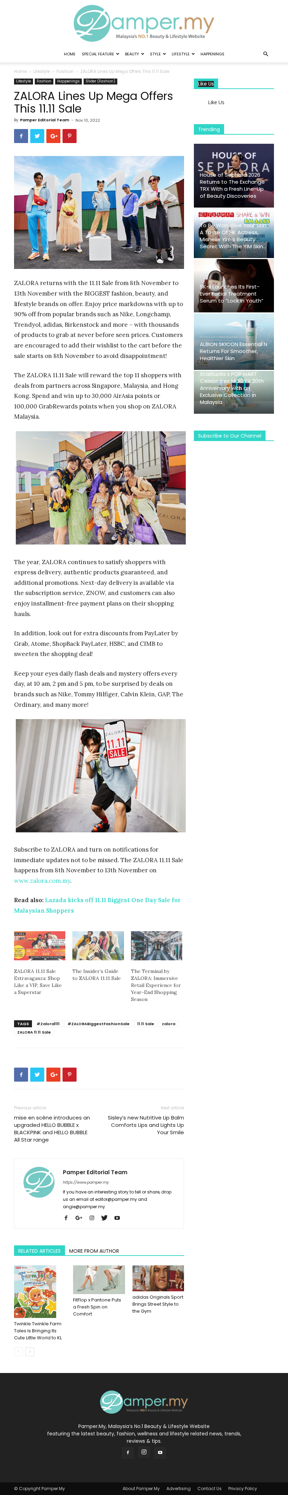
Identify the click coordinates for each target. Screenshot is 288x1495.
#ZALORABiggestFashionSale (98, 1024)
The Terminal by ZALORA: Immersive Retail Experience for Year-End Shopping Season (156, 985)
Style (155, 54)
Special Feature (98, 54)
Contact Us (209, 1488)
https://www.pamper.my (86, 1182)
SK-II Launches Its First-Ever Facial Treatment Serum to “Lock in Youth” (231, 293)
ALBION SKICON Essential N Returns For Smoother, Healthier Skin (233, 351)
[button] (265, 54)
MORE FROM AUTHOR (94, 1250)
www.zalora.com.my (42, 881)
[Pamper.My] (144, 23)
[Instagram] (94, 1218)
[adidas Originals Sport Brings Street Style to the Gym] (158, 1278)
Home (70, 54)
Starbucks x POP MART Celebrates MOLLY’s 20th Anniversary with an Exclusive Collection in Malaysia (232, 388)
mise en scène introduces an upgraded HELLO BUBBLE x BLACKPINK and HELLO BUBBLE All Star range (52, 1128)
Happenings (212, 54)
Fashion (65, 71)
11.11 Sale (145, 1024)
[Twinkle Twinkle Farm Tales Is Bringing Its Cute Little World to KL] (40, 1291)
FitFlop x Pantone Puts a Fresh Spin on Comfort (97, 1307)
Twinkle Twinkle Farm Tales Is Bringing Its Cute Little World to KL (38, 1330)
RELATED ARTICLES (39, 1250)
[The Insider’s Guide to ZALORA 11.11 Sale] (98, 946)
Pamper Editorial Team (44, 120)
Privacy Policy (242, 1488)
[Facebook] (68, 1218)
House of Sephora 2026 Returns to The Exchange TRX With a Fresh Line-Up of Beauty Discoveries (232, 185)
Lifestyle (181, 54)
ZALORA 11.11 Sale (34, 1032)
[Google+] (81, 1218)
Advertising (178, 1488)
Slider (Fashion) (100, 81)
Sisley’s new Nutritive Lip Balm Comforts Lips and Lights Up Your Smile (146, 1125)
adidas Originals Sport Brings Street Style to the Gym (157, 1304)
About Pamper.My (141, 1488)
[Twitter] (107, 1218)
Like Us (206, 84)
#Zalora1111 (48, 1024)
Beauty (132, 54)
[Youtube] (119, 1218)
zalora (168, 1024)
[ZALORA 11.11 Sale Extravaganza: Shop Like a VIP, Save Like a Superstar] (39, 946)
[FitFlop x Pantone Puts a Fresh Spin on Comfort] (99, 1279)
